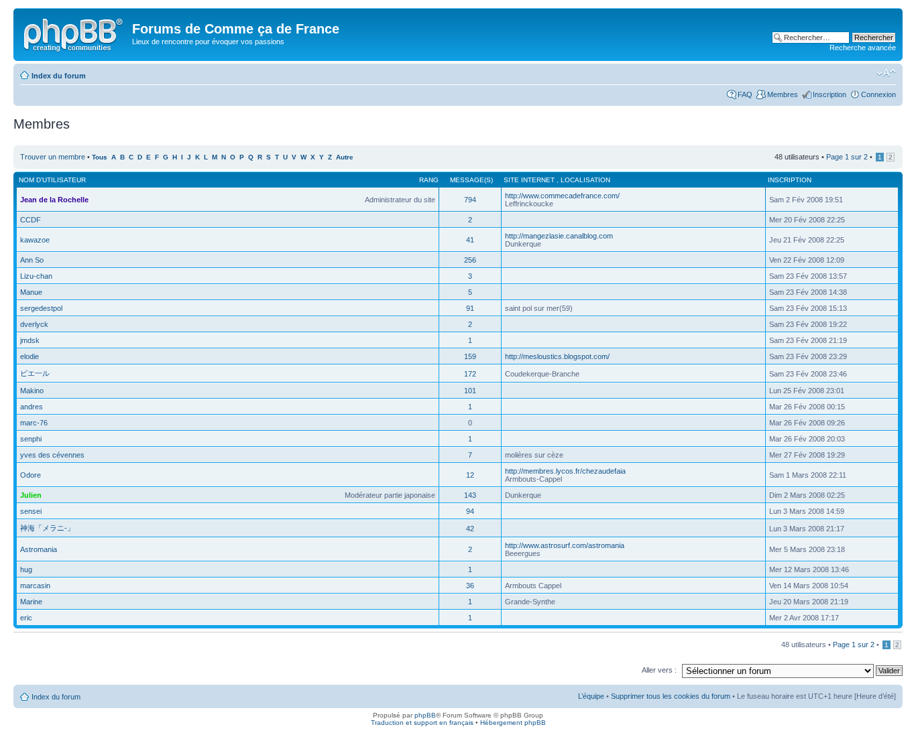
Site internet (530, 180)
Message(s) (471, 180)
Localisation (585, 180)
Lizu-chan (36, 276)
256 (470, 260)
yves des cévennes (52, 455)
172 (470, 374)
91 (470, 308)
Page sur (847, 157)
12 (470, 475)
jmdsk (30, 340)
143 (470, 495)
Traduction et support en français (422, 722)
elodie (29, 356)
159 (470, 356)
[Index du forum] (74, 32)
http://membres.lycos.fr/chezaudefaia (565, 471)
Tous (99, 157)
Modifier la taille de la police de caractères (886, 73)
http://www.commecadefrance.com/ (562, 196)
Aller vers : (659, 670)
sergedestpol (41, 308)
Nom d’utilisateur (52, 180)
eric (26, 618)
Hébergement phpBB (513, 722)
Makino (32, 391)
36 (470, 586)
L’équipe (591, 696)
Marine (31, 602)
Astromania (38, 549)
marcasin (35, 586)
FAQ (745, 94)
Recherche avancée (862, 48)
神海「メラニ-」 (47, 528)
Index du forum (59, 76)
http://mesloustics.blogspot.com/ (557, 356)
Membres (782, 94)
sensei (31, 511)
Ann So (32, 260)
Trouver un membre (53, 157)
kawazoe (35, 240)
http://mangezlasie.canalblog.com (559, 236)
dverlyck (34, 324)
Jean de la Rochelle (54, 200)
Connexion (878, 94)
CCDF (30, 220)
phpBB (425, 715)
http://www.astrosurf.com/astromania (564, 545)
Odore (30, 475)
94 (470, 511)
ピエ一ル (35, 373)
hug (26, 569)
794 (470, 200)
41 (470, 240)
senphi (31, 439)
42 (470, 529)
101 (470, 391)
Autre (344, 157)
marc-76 (34, 423)
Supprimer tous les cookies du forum (670, 696)
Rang (429, 180)
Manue (31, 292)
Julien (31, 495)
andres (31, 407)
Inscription (829, 94)
